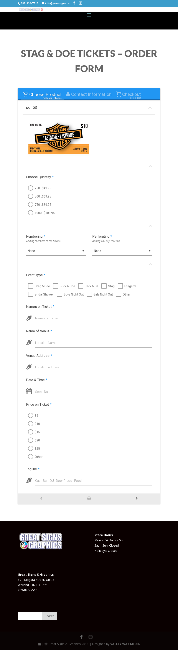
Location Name (45, 343)
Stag (111, 286)
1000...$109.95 (45, 213)
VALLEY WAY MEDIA (125, 644)
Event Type (35, 275)
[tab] (42, 94)
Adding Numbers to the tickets (43, 241)
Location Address (47, 367)
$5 (36, 415)
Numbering (35, 236)
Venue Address (39, 356)
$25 (37, 448)
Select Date (42, 392)
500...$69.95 (43, 196)
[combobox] (56, 251)
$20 (37, 440)
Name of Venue (39, 331)
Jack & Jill (91, 286)
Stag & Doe (42, 286)
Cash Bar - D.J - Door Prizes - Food (58, 480)
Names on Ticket (40, 307)
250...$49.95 (43, 188)
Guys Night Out (74, 294)
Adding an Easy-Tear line (106, 241)
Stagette (130, 286)
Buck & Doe (67, 286)
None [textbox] (31, 251)
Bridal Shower (44, 294)
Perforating (102, 236)
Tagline (33, 469)
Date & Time (36, 380)
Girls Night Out (103, 294)
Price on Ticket (38, 404)
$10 (37, 424)
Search (49, 616)
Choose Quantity (40, 177)
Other (126, 294)
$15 (37, 432)
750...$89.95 (43, 204)
